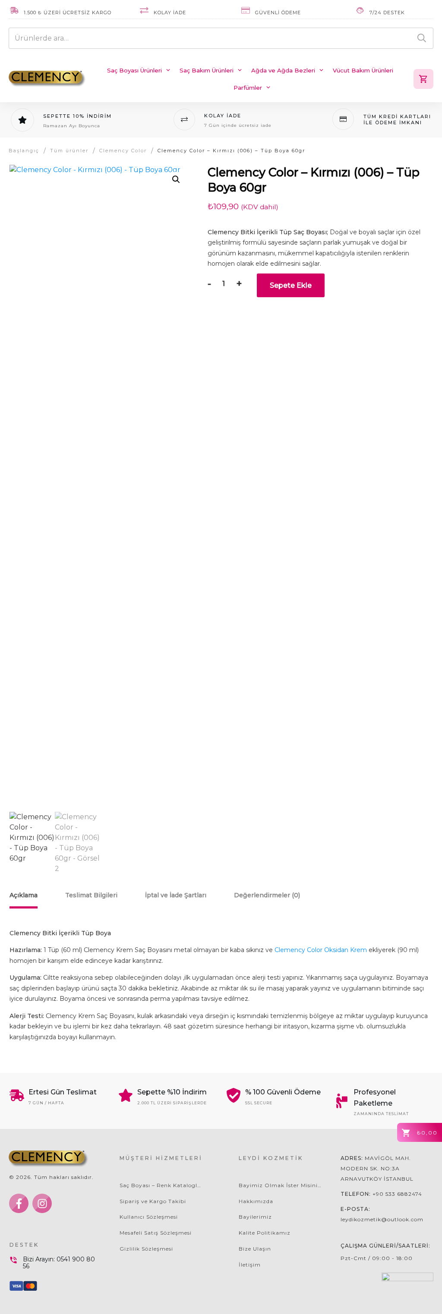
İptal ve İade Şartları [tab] (175, 895)
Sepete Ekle (291, 285)
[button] (176, 179)
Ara (421, 38)
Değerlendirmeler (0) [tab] (267, 895)
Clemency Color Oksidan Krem (321, 950)
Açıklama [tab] (23, 895)
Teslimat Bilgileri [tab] (91, 895)
